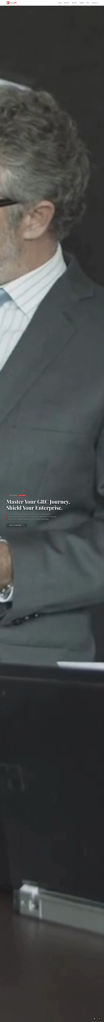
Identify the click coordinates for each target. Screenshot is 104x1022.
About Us (74, 2)
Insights (82, 2)
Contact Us (95, 2)
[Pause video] (94, 1018)
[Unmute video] (99, 1018)
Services (66, 2)
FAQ (88, 2)
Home (59, 2)
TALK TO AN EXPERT (16, 525)
